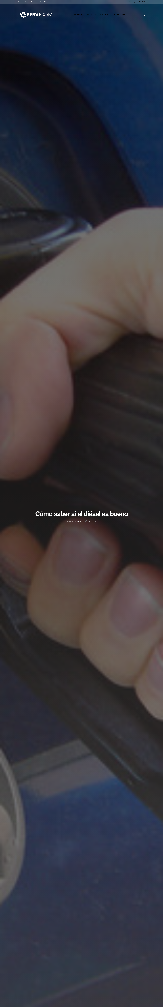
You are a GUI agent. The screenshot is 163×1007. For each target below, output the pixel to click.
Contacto (21, 2)
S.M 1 (39, 2)
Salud (89, 14)
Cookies (27, 2)
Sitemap (33, 2)
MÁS (123, 14)
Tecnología (79, 14)
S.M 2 (44, 2)
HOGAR (116, 14)
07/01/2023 (70, 521)
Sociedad (99, 14)
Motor (108, 14)
